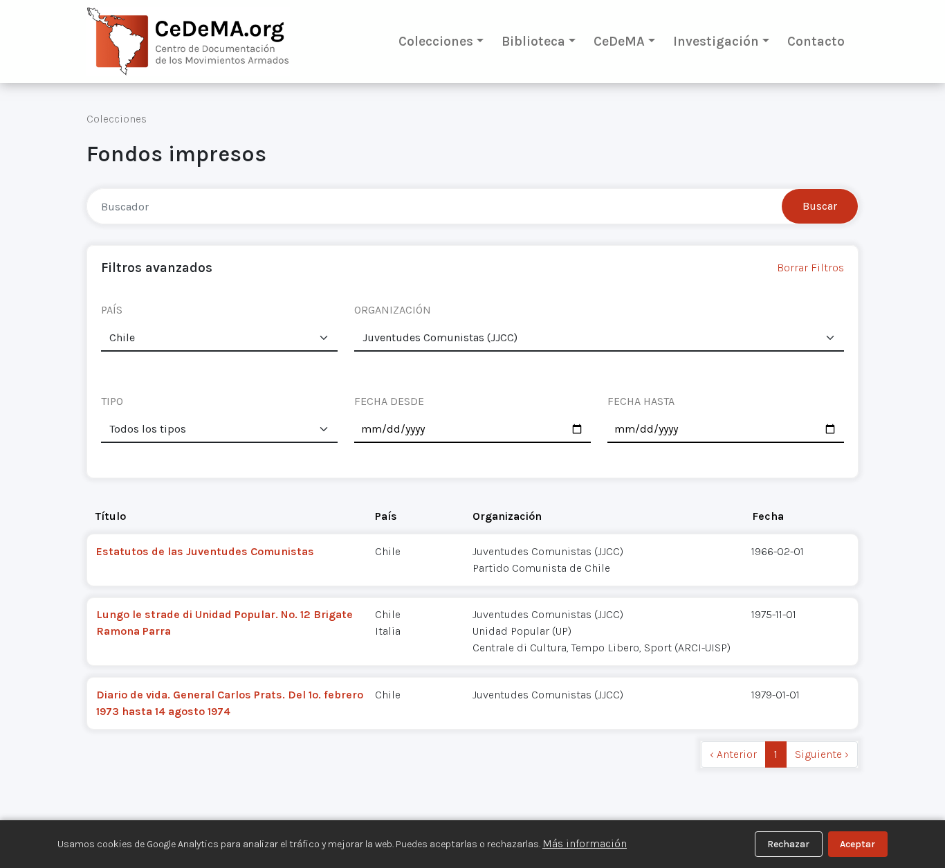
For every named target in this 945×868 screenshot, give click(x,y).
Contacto (816, 41)
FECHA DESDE (389, 401)
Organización (507, 516)
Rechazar (788, 844)
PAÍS (111, 309)
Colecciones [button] (435, 41)
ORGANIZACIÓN (392, 309)
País (386, 516)
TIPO (112, 401)
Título (110, 516)
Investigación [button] (716, 41)
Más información (584, 843)
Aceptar (857, 844)
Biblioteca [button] (533, 41)
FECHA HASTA (641, 401)
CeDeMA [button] (619, 41)
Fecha (768, 516)
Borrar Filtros (810, 267)
